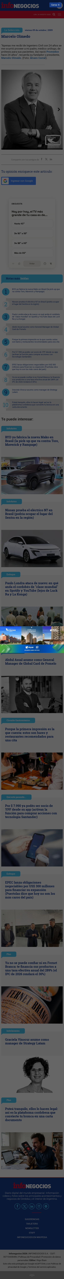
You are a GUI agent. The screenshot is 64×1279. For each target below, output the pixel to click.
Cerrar (54, 5)
